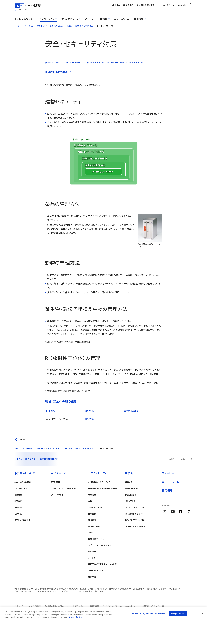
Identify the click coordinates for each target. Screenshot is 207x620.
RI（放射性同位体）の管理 (56, 71)
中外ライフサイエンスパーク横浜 (60, 26)
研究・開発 (41, 26)
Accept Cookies (178, 613)
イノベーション (28, 26)
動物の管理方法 (93, 62)
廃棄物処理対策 (131, 411)
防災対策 (89, 419)
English (182, 4)
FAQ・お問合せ (167, 4)
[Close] (202, 613)
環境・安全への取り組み (84, 26)
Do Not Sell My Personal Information (148, 613)
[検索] (191, 5)
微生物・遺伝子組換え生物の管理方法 (123, 62)
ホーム (16, 26)
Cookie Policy (75, 617)
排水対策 (50, 411)
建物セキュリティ (52, 62)
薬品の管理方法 (73, 62)
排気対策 (89, 411)
